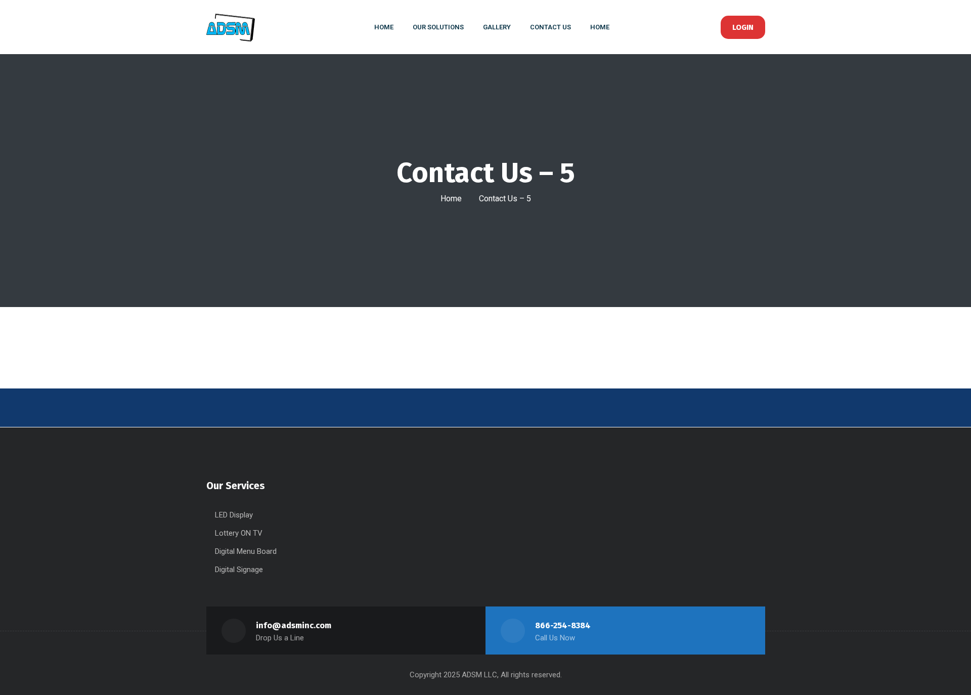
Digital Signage (239, 569)
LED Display (234, 514)
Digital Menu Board (246, 551)
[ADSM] (238, 27)
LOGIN (743, 27)
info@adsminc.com (293, 625)
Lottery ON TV (238, 533)
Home (451, 198)
